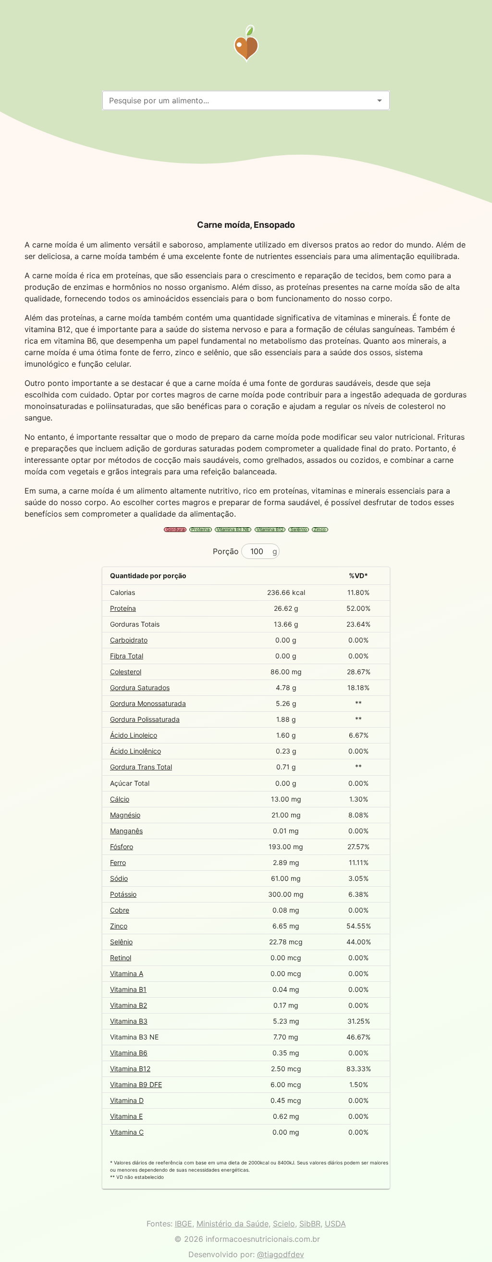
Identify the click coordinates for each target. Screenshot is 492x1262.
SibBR (309, 1223)
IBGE (183, 1223)
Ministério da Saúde (233, 1223)
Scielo (284, 1223)
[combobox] (238, 100)
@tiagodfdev (280, 1254)
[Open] (379, 100)
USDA (335, 1223)
